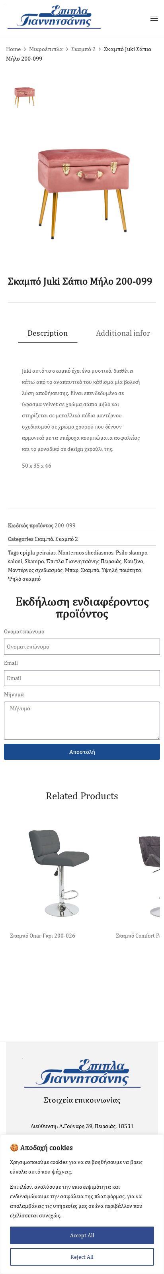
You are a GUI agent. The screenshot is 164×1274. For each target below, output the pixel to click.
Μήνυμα (14, 694)
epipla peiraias (38, 552)
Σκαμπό (44, 539)
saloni (15, 561)
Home (13, 48)
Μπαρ (71, 570)
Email (11, 663)
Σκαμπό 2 (83, 48)
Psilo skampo (131, 552)
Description (47, 332)
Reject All (82, 1257)
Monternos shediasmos (85, 552)
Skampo (34, 561)
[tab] (47, 332)
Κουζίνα (133, 561)
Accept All (82, 1235)
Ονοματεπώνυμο (24, 631)
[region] (82, 1204)
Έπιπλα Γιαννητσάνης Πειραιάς (83, 561)
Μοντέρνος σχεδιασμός (35, 570)
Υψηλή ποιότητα (121, 570)
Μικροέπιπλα (46, 48)
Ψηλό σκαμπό (24, 579)
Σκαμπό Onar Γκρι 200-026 (42, 935)
